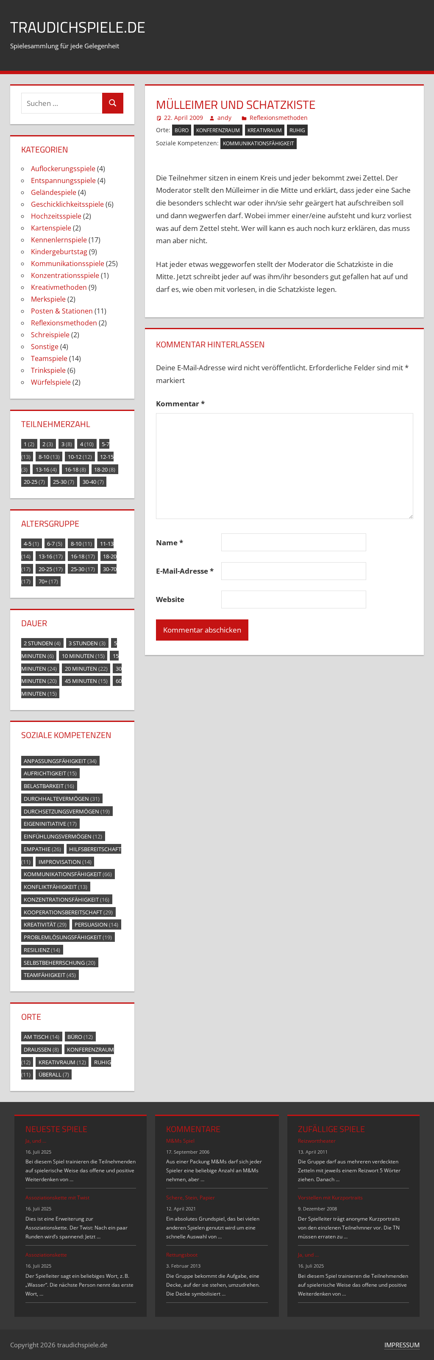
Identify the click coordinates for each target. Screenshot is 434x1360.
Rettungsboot (182, 1254)
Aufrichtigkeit (50, 773)
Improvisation (65, 861)
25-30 (63, 482)
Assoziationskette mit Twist (57, 1197)
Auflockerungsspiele (63, 168)
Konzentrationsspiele (65, 275)
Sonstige (44, 346)
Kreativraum (265, 130)
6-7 (54, 543)
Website (170, 599)
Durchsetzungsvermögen (67, 811)
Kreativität (45, 924)
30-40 (93, 482)
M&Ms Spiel (180, 1140)
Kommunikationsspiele (67, 263)
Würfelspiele (51, 382)
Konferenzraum (218, 130)
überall (54, 1074)
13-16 (46, 469)
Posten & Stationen (62, 311)
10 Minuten (83, 655)
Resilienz (42, 949)
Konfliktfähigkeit (55, 887)
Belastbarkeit (49, 786)
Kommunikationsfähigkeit (258, 143)
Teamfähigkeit (50, 975)
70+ (48, 581)
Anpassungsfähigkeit (60, 760)
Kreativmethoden (59, 287)
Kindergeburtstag (59, 251)
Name (169, 542)
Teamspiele (49, 358)
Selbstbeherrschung (59, 962)
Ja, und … (35, 1140)
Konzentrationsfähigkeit (66, 899)
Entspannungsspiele (63, 180)
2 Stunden (42, 643)
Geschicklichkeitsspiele (67, 204)
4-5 (31, 543)
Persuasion (96, 924)
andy (224, 118)
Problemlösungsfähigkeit (68, 937)
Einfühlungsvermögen (63, 836)
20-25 (34, 482)
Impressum (402, 1345)
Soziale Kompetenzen (66, 734)
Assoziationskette (46, 1254)
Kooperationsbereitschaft (68, 912)
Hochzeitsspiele (56, 216)
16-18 (75, 469)
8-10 (49, 456)
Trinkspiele (48, 370)
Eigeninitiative (50, 823)
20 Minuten (86, 668)
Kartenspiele (51, 228)
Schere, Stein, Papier (190, 1197)
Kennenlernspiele (59, 239)
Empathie (42, 848)
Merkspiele (48, 299)
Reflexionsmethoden (279, 118)
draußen (41, 1049)
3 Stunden (87, 643)
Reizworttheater (317, 1140)
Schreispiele (50, 334)
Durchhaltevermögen (62, 798)
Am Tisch (41, 1037)
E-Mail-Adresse (185, 571)
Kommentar (180, 403)
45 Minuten (86, 681)
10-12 (80, 456)
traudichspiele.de (77, 27)
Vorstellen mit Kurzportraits (330, 1197)
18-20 (104, 469)
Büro (182, 130)
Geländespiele (53, 192)
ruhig (297, 130)
